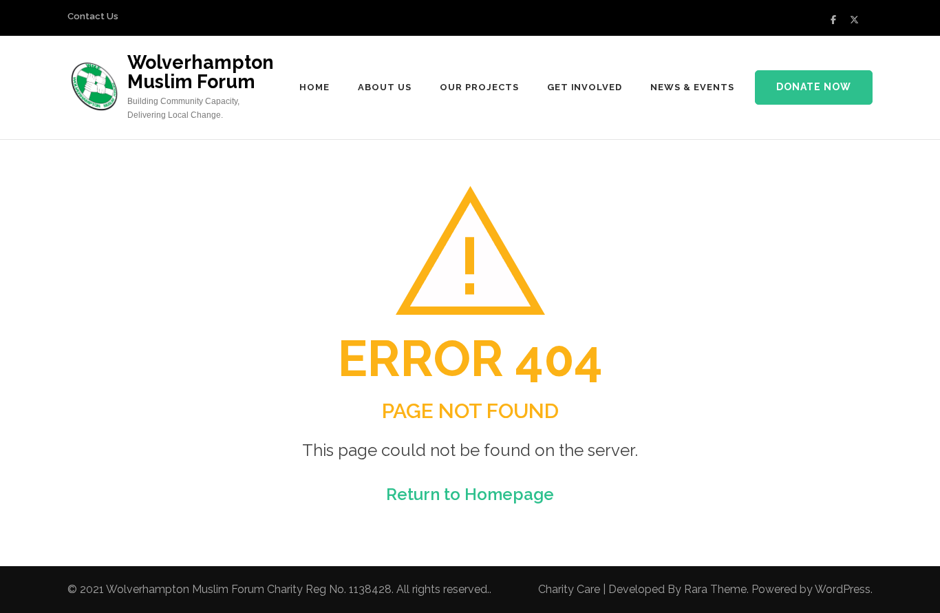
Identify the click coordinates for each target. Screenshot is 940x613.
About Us (385, 87)
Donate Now (813, 86)
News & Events (692, 87)
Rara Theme (715, 589)
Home (314, 87)
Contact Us (92, 16)
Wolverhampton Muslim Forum (200, 72)
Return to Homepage (470, 494)
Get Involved (585, 87)
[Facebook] (833, 19)
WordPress (842, 589)
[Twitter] (854, 19)
